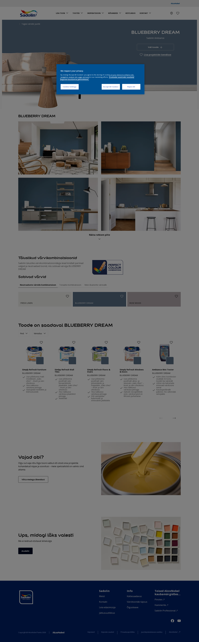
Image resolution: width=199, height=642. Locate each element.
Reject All (131, 87)
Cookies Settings (69, 87)
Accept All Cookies (110, 87)
